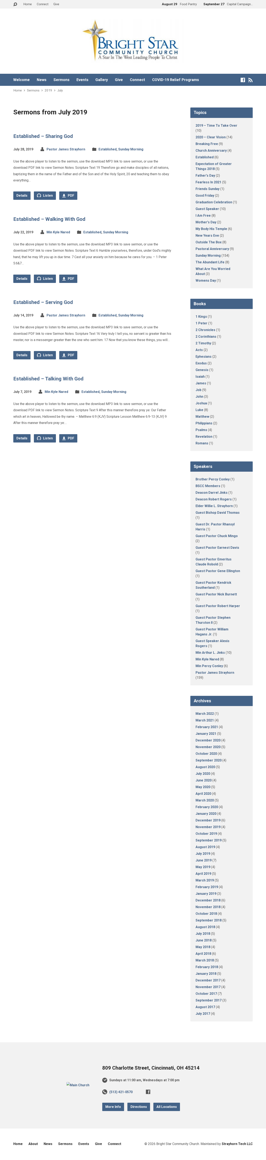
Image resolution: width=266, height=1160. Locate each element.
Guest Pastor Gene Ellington (218, 571)
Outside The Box (209, 242)
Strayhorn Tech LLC (237, 1144)
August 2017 (205, 1007)
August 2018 (205, 927)
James (201, 383)
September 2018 (209, 920)
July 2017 (203, 1014)
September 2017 (209, 1000)
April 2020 (203, 794)
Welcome (21, 80)
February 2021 (207, 727)
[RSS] (250, 80)
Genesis (202, 370)
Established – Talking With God (48, 379)
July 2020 (203, 774)
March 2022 (205, 714)
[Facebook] (243, 80)
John (199, 397)
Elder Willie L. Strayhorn (214, 506)
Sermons (61, 80)
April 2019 (203, 874)
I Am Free (203, 216)
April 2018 (203, 954)
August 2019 (205, 847)
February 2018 (207, 967)
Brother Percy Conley (213, 479)
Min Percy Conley (209, 666)
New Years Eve (207, 236)
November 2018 (208, 907)
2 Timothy (203, 343)
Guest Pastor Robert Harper (218, 606)
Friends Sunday (207, 189)
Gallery (101, 80)
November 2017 (208, 987)
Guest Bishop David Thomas (218, 513)
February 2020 (207, 807)
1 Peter (201, 323)
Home (27, 4)
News (41, 80)
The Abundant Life (210, 262)
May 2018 (203, 947)
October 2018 (206, 914)
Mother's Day (206, 222)
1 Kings (201, 317)
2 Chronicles (205, 330)
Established (108, 149)
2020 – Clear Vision (211, 137)
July (60, 90)
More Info (113, 1107)
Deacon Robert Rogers (214, 499)
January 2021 (206, 734)
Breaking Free (207, 144)
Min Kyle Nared (58, 232)
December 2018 (208, 900)
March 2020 (205, 800)
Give (56, 4)
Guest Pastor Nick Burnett (216, 594)
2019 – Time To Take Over (216, 126)
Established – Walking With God (49, 219)
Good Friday (205, 196)
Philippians (204, 423)
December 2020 (208, 740)
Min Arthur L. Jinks (210, 653)
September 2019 (209, 840)
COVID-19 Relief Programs (175, 80)
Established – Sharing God (43, 136)
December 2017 (208, 980)
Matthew (202, 417)
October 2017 (206, 994)
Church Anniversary (211, 150)
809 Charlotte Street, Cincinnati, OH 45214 (151, 1068)
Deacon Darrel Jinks (212, 493)
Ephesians (204, 357)
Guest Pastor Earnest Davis (217, 548)
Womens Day (206, 280)
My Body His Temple (211, 229)
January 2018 (206, 974)
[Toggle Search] (15, 4)
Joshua (201, 403)
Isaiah (200, 377)
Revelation (204, 437)
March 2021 (205, 720)
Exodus (201, 363)
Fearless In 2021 (208, 182)
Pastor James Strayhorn (66, 149)
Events (82, 80)
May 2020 (203, 787)
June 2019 (204, 860)
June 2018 (204, 940)
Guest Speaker (207, 209)
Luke (199, 410)
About (33, 1144)
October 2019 (206, 834)
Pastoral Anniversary (212, 249)
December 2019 (208, 820)
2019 (48, 90)
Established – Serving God (43, 302)
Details (21, 196)
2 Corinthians (206, 337)
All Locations (166, 1107)
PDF (70, 196)
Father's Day (205, 176)
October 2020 (206, 754)
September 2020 (209, 760)
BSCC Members (208, 486)
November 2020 (208, 747)
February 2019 (207, 887)
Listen (47, 196)
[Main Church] (77, 1085)
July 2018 (203, 934)
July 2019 (203, 854)
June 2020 (204, 780)
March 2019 (205, 880)
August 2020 (205, 767)
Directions (139, 1107)
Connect (42, 4)
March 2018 (205, 960)
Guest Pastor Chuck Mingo (217, 536)
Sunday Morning (130, 149)
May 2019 (203, 867)
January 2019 (206, 894)
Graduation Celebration (214, 202)
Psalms (201, 430)
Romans (202, 443)
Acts (199, 350)
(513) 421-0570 (121, 1092)
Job (198, 390)
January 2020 (206, 814)
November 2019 (208, 827)
